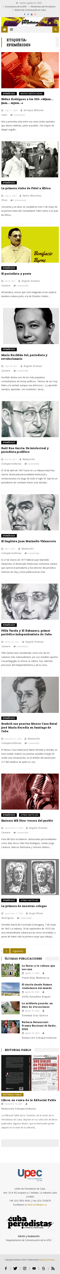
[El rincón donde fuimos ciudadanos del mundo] (10, 989)
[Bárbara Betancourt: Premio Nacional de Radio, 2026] (10, 1026)
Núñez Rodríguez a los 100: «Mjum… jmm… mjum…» (27, 100)
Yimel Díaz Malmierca (35, 978)
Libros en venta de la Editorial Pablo (28, 1100)
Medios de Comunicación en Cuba (30, 10)
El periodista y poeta (16, 273)
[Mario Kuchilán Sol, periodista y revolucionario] (30, 326)
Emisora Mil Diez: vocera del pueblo (27, 820)
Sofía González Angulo (36, 996)
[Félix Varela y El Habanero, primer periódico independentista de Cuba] (30, 602)
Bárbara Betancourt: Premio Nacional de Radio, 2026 (39, 1026)
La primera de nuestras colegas (24, 906)
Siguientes (18, 951)
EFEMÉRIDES (9, 93)
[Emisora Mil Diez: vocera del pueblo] (30, 792)
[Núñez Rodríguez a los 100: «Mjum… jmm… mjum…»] (30, 70)
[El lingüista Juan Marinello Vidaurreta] (30, 512)
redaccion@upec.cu (37, 1204)
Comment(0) (22, 285)
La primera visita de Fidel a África (26, 188)
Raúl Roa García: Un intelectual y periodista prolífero (25, 449)
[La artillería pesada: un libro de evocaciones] (10, 1007)
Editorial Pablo (18, 1050)
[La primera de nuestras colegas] (30, 877)
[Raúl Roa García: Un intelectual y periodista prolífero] (30, 419)
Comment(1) (19, 114)
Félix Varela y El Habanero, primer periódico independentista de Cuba (26, 632)
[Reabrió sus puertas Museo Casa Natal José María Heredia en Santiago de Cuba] (30, 695)
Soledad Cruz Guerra (35, 1015)
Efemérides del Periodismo (43, 6)
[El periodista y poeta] (30, 245)
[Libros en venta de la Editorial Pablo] (30, 1073)
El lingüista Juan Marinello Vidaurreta (28, 541)
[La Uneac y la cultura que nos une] (10, 970)
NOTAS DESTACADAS (32, 93)
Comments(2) (19, 200)
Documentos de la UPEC (16, 6)
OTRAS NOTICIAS (30, 815)
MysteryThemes (47, 1259)
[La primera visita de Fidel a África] (30, 159)
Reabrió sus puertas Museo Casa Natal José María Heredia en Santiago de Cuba (29, 727)
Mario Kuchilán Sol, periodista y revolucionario (24, 356)
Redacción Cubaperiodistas (39, 1038)
